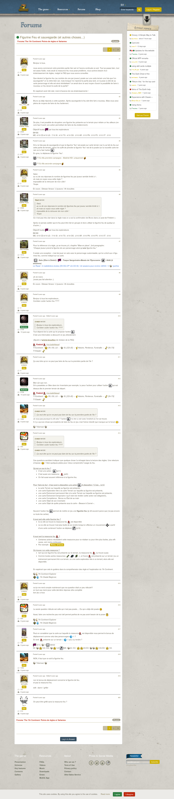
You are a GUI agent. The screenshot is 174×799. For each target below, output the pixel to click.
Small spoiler (57, 545)
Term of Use (69, 765)
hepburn (24, 684)
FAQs (41, 762)
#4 (119, 141)
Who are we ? (70, 762)
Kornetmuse (24, 126)
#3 (119, 118)
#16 (119, 605)
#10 (119, 316)
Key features (20, 768)
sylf (24, 706)
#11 (119, 357)
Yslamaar (24, 414)
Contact (67, 771)
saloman (24, 637)
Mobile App (44, 777)
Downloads (44, 771)
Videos (42, 765)
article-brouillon (49, 340)
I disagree (129, 794)
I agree (117, 794)
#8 (119, 273)
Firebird (24, 324)
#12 (119, 379)
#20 (119, 697)
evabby (24, 303)
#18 (119, 654)
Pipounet (24, 441)
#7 (119, 241)
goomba (24, 67)
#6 (119, 194)
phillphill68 (24, 105)
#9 (119, 294)
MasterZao (24, 249)
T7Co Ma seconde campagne (49, 163)
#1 (119, 59)
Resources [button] (63, 9)
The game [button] (43, 9)
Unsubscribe (131, 765)
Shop (98, 9)
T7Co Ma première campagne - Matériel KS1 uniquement (60, 158)
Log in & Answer (68, 739)
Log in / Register (153, 9)
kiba (24, 149)
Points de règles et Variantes (54, 41)
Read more (105, 794)
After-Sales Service (72, 774)
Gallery (18, 774)
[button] (123, 5)
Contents (19, 771)
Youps (24, 178)
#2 (119, 96)
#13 (119, 405)
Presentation (20, 762)
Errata (42, 774)
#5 (119, 170)
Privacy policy (70, 768)
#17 (119, 629)
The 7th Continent (33, 41)
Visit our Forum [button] (142, 115)
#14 (119, 433)
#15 (119, 583)
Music (42, 768)
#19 (119, 676)
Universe (18, 765)
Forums (81, 9)
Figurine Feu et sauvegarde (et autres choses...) (52, 37)
